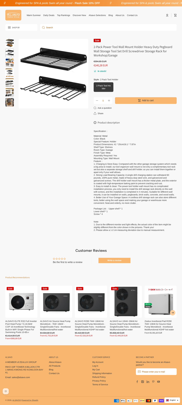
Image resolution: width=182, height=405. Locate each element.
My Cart (96, 369)
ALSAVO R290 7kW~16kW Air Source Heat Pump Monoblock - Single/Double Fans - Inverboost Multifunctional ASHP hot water (90, 325)
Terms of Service (100, 384)
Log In (95, 366)
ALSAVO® (16, 400)
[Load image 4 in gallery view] (9, 72)
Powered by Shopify (29, 400)
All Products (54, 366)
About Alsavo (55, 362)
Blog (51, 369)
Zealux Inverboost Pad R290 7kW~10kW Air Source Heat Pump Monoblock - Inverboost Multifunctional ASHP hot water (159, 325)
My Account (97, 362)
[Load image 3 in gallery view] (9, 63)
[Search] (42, 27)
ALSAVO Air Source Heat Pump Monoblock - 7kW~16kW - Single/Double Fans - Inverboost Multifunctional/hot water (55, 325)
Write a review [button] (114, 260)
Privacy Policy (99, 381)
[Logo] (13, 15)
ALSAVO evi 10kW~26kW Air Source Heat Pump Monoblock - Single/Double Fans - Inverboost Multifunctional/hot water (125, 325)
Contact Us (54, 373)
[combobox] (108, 27)
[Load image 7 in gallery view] (9, 102)
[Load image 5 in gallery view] (9, 82)
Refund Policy (99, 377)
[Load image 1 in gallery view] (9, 43)
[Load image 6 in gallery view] (9, 92)
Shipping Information (102, 373)
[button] (175, 15)
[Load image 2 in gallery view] (9, 53)
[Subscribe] (173, 371)
